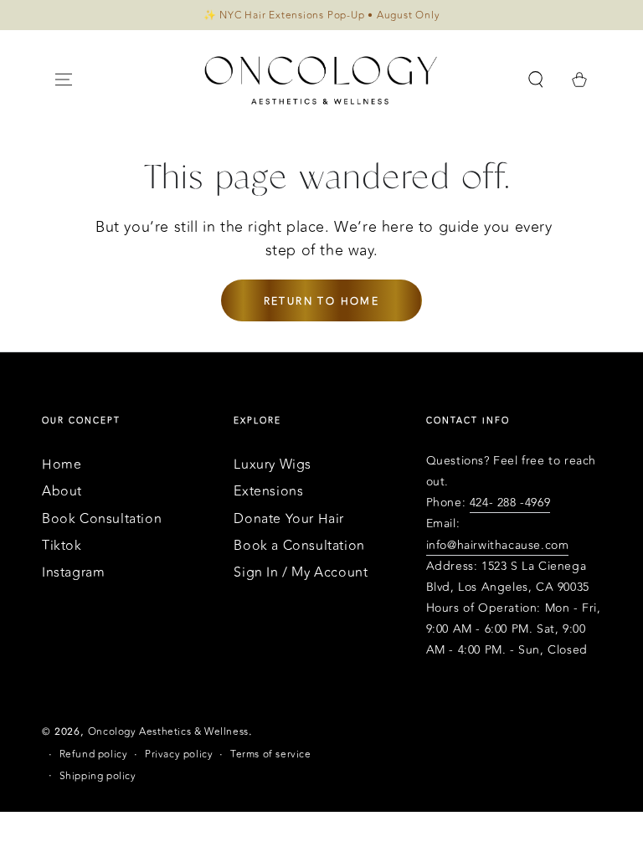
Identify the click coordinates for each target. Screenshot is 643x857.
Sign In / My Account (301, 572)
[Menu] (63, 79)
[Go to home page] (321, 79)
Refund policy (93, 754)
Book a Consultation (299, 546)
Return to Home (322, 301)
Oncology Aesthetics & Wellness (168, 731)
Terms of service (270, 754)
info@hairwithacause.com (497, 545)
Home (61, 464)
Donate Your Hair (289, 519)
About (62, 491)
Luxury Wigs (272, 464)
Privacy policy (179, 754)
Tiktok (62, 546)
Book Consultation (102, 519)
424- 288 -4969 (510, 502)
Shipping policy (97, 776)
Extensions (268, 491)
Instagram (73, 572)
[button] (536, 79)
